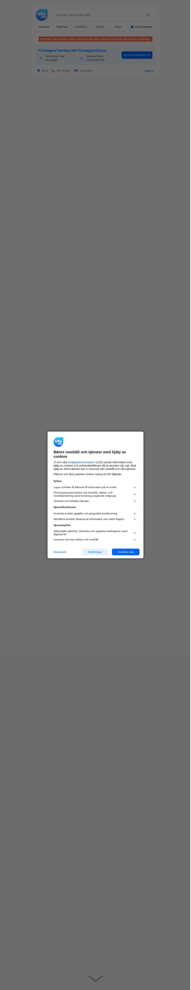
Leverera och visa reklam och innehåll (76, 539)
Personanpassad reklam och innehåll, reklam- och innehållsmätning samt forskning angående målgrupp (85, 494)
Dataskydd (60, 551)
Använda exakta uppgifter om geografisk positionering (85, 513)
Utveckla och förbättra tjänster (71, 500)
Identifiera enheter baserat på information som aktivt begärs (89, 519)
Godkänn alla (126, 551)
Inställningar (95, 551)
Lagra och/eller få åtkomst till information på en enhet (85, 487)
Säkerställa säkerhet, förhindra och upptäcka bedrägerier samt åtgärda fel (90, 533)
